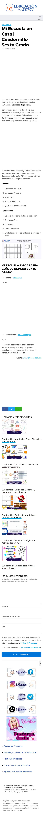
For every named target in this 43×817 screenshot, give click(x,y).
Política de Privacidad (28, 643)
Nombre (5, 606)
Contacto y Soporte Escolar (17, 765)
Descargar (17, 278)
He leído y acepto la (22, 647)
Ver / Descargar (24, 335)
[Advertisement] (21, 74)
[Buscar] (40, 663)
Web (3, 627)
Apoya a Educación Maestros (18, 771)
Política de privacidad (30, 647)
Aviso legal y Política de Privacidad (20, 752)
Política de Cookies (13, 759)
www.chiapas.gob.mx (32, 358)
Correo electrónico (11, 616)
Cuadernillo (6, 25)
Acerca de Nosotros (13, 746)
